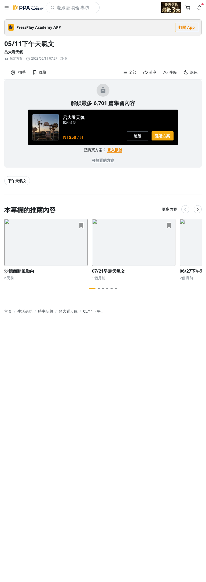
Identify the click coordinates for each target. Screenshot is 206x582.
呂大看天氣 (13, 51)
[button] (6, 7)
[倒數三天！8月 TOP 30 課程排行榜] (171, 7)
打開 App (187, 27)
